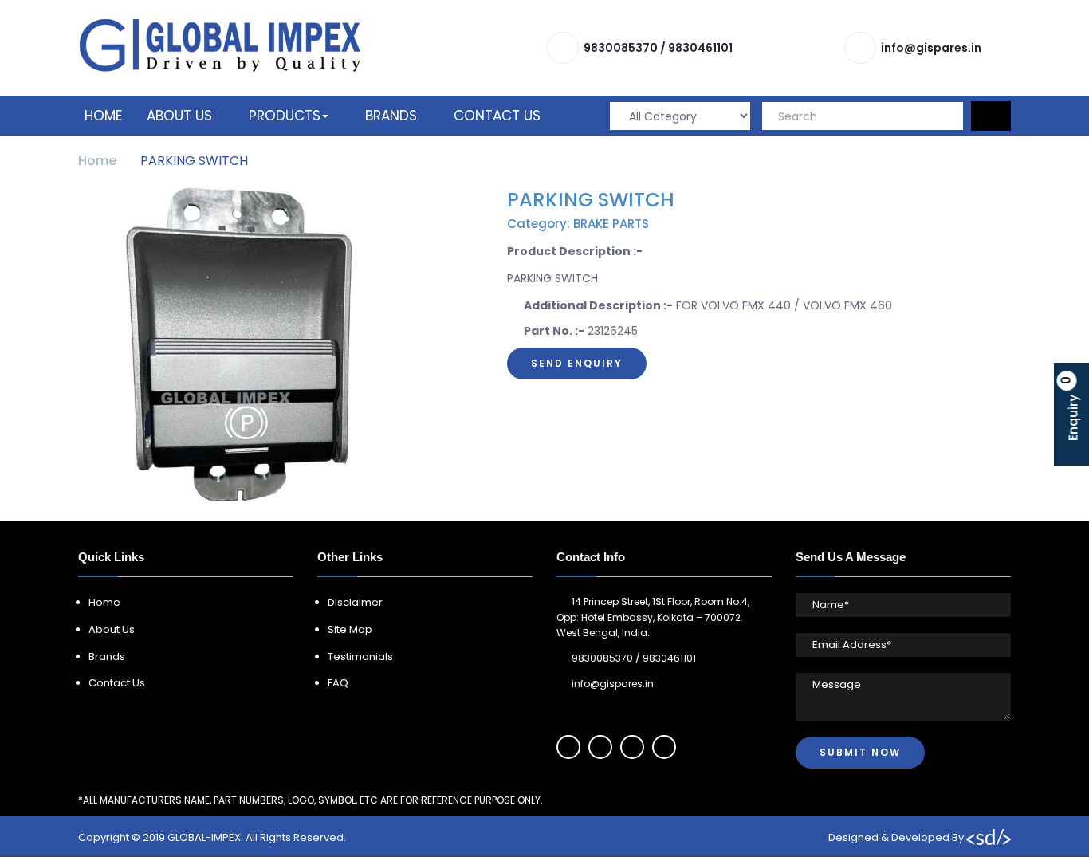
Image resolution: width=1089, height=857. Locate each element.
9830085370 (621, 48)
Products (284, 115)
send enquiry (577, 363)
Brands (391, 115)
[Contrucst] (220, 45)
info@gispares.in (931, 48)
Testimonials (360, 656)
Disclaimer (355, 602)
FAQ (338, 682)
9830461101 (700, 48)
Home (103, 115)
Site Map (350, 629)
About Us (179, 115)
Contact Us (497, 115)
